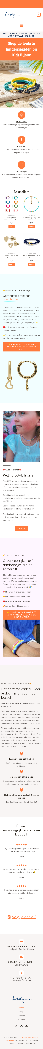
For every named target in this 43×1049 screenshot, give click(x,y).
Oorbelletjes (21, 171)
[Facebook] (21, 1026)
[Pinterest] (26, 1026)
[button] (21, 25)
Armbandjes (21, 121)
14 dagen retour (21, 977)
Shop (21, 1012)
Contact (21, 1020)
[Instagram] (16, 1026)
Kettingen (21, 146)
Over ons (21, 1016)
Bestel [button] (31, 226)
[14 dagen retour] (21, 973)
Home (21, 1008)
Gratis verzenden (21, 962)
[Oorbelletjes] (21, 165)
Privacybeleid (10, 1040)
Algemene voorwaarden (28, 1037)
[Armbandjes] (21, 115)
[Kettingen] (21, 140)
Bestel (11, 226)
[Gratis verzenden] (21, 957)
